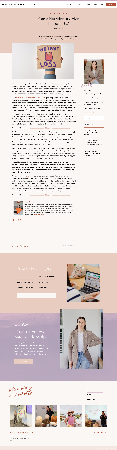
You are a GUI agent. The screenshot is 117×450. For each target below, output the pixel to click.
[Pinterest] (21, 220)
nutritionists (57, 84)
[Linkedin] (18, 220)
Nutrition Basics (58, 14)
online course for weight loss (40, 128)
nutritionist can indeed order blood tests (31, 98)
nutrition (17, 346)
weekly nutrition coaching (61, 128)
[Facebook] (13, 220)
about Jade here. (38, 214)
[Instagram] (16, 220)
